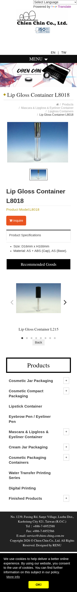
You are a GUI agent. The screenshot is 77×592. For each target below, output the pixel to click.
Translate (64, 6)
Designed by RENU (48, 545)
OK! (39, 584)
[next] (65, 302)
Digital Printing (22, 488)
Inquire (17, 220)
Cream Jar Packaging (28, 447)
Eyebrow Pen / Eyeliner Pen (30, 418)
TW (63, 52)
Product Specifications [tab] (25, 235)
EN (54, 52)
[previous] (12, 302)
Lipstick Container (25, 406)
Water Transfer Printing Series (30, 475)
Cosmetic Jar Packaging (31, 381)
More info (13, 577)
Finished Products (25, 498)
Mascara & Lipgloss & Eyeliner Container (29, 434)
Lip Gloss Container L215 (39, 329)
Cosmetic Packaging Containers (27, 459)
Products (67, 104)
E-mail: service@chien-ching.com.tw (40, 535)
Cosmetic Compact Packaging (26, 393)
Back (38, 342)
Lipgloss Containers (60, 111)
